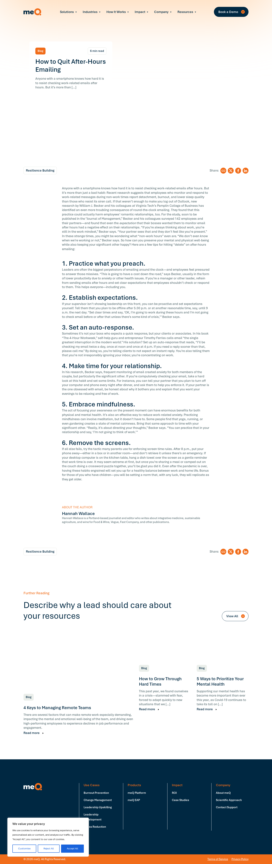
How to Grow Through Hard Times (160, 681)
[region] (48, 837)
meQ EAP (134, 800)
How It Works (116, 12)
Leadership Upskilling (98, 807)
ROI (174, 793)
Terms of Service (217, 859)
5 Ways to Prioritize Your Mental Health (220, 681)
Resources (185, 12)
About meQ (223, 793)
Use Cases (92, 785)
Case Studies (180, 800)
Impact (140, 12)
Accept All (72, 848)
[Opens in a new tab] (231, 171)
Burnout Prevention (96, 793)
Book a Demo (228, 12)
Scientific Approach (229, 800)
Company (161, 12)
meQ (32, 11)
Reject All (48, 848)
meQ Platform (137, 793)
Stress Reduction (95, 827)
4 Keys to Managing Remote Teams (57, 707)
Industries (90, 12)
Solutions (67, 12)
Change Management (98, 800)
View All (232, 616)
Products (134, 785)
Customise (24, 848)
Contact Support (226, 807)
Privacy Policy (240, 859)
